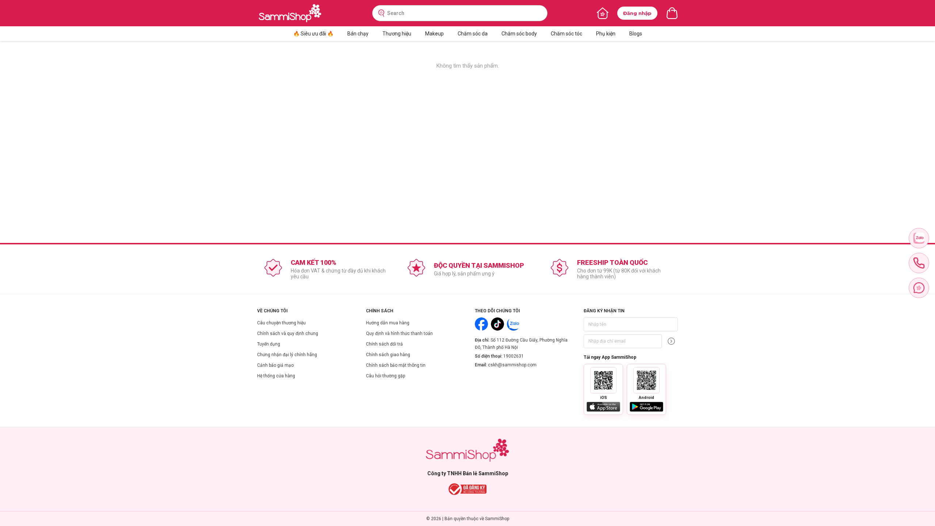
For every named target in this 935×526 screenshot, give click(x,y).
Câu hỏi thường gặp (385, 375)
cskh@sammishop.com (512, 364)
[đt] (919, 263)
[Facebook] (481, 324)
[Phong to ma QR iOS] (603, 380)
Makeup (434, 34)
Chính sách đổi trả (384, 344)
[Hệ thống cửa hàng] (602, 13)
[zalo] (919, 238)
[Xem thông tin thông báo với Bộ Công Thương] (468, 489)
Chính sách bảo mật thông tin (395, 365)
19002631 (513, 356)
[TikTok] (497, 324)
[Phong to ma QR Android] (646, 380)
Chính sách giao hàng (388, 354)
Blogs (635, 34)
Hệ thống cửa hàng (276, 375)
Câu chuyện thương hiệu (281, 322)
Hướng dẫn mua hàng (387, 322)
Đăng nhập (637, 13)
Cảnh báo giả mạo (275, 365)
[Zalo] (513, 324)
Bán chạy (358, 34)
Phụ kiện (605, 34)
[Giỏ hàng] (672, 13)
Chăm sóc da (473, 34)
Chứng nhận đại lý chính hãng (287, 354)
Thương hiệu (396, 34)
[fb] (919, 288)
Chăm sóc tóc (566, 34)
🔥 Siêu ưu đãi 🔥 (313, 34)
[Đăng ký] (671, 341)
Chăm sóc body (519, 34)
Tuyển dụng (268, 344)
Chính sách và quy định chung (287, 333)
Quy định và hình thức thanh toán (399, 333)
